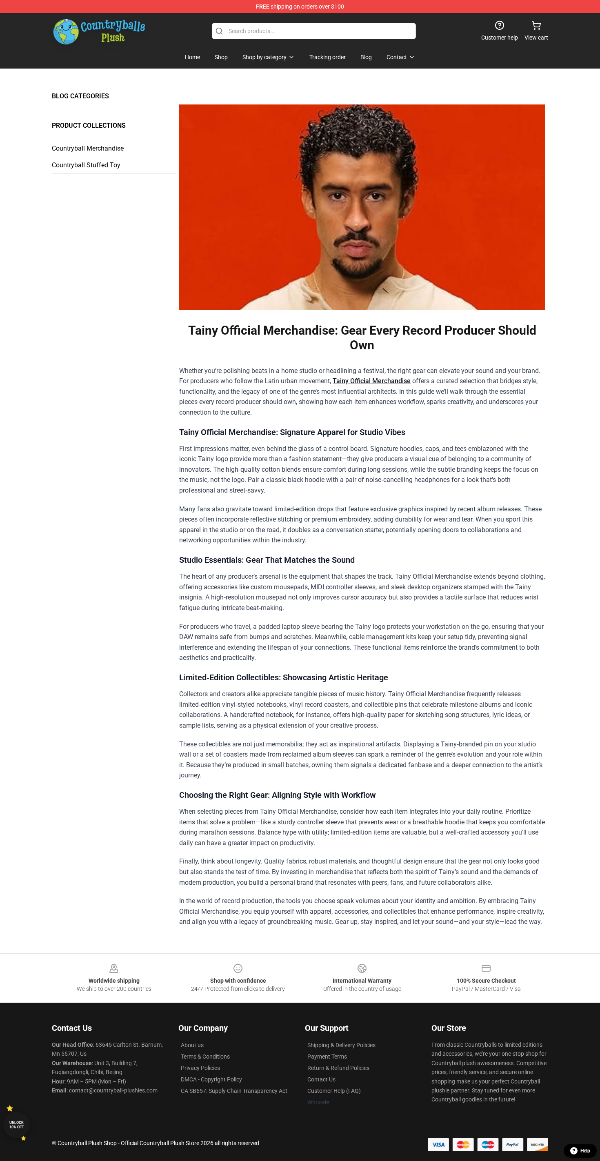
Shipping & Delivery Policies (341, 1045)
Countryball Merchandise (88, 148)
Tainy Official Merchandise (372, 381)
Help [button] (585, 1151)
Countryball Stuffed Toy (86, 165)
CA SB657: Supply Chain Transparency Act (234, 1091)
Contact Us (321, 1079)
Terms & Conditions (205, 1056)
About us (192, 1045)
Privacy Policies (200, 1068)
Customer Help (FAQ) (334, 1091)
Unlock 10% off (16, 1125)
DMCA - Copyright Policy (211, 1079)
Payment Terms (327, 1056)
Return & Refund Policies (338, 1068)
